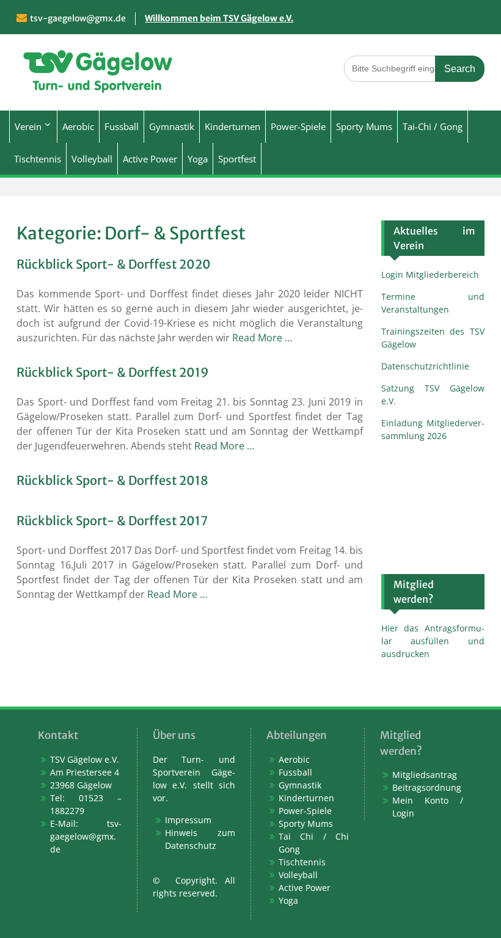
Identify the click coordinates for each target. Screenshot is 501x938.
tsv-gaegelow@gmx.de (78, 18)
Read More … (262, 337)
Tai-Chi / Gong (433, 126)
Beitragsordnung (426, 787)
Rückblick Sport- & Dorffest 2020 (113, 264)
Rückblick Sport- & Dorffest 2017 (112, 520)
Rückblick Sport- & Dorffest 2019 (112, 372)
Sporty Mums (364, 126)
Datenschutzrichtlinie (425, 366)
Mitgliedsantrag (424, 774)
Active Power (150, 159)
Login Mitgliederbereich (430, 274)
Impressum (188, 820)
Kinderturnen (232, 126)
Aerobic (78, 126)
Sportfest (237, 159)
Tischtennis (37, 159)
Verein (28, 126)
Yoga (198, 159)
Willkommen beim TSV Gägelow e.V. (219, 18)
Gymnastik (171, 126)
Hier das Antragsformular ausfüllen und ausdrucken (433, 641)
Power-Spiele (298, 126)
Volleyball (91, 159)
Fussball (121, 126)
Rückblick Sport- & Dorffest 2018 (112, 480)
